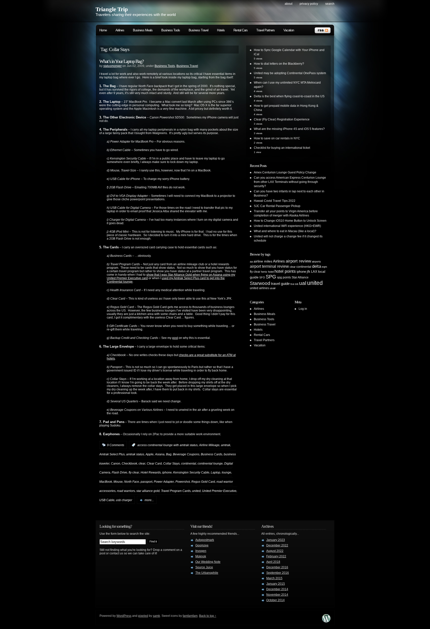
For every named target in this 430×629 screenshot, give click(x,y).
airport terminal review (269, 266)
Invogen (200, 551)
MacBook (105, 481)
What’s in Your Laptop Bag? (121, 61)
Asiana (159, 454)
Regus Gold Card (203, 481)
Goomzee (202, 545)
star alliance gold (148, 491)
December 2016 (277, 567)
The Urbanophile (206, 573)
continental (188, 463)
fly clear (134, 472)
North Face (131, 481)
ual (302, 283)
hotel (271, 271)
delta (316, 266)
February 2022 (276, 556)
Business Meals (143, 30)
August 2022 (274, 551)
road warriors (126, 491)
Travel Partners (265, 30)
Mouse (118, 481)
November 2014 (277, 594)
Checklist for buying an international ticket (282, 148)
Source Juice (204, 567)
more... (149, 500)
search (329, 3)
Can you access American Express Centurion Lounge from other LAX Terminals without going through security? (290, 182)
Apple (150, 454)
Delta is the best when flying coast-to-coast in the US (289, 96)
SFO (262, 277)
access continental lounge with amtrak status (167, 445)
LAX (314, 271)
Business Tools (170, 30)
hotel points (285, 271)
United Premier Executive (219, 491)
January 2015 (275, 583)
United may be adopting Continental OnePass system (290, 73)
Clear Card (154, 463)
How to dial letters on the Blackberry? (279, 63)
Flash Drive (119, 472)
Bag (168, 454)
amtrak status (135, 454)
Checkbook (129, 463)
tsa (292, 283)
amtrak (225, 445)
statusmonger (112, 66)
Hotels (221, 30)
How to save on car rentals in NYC (277, 138)
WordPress (123, 616)
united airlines (259, 288)
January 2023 (275, 540)
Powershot (182, 481)
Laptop (215, 472)
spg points (284, 277)
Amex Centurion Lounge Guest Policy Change (285, 172)
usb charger (124, 500)
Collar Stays (171, 463)
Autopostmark (204, 540)
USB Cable (106, 500)
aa (251, 261)
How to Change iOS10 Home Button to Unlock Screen (290, 220)
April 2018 (273, 562)
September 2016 (277, 573)
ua (296, 284)
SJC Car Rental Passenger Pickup (277, 206)
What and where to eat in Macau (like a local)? (285, 231)
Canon (115, 463)
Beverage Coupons (186, 454)
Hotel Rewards (151, 472)
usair (273, 288)
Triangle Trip (112, 9)
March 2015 (274, 578)
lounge (226, 472)
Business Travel (198, 30)
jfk (308, 271)
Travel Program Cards (176, 491)
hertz (264, 271)
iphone (167, 472)
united (196, 491)
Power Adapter (164, 481)
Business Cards (211, 454)
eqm (324, 266)
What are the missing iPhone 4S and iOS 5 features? (289, 129)
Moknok (200, 556)
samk (156, 616)
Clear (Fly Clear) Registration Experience (282, 119)
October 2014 (275, 600)
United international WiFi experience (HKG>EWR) (287, 226)
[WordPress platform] (326, 621)
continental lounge (210, 463)
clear (142, 463)
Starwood (260, 283)
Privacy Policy (309, 3)
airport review (298, 261)
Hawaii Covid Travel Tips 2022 (274, 201)
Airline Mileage (209, 445)
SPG (271, 276)
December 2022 (277, 545)
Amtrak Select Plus (112, 454)
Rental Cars (240, 30)
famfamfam (190, 616)
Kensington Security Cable (191, 472)
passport (146, 481)
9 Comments (115, 445)
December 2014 (277, 589)
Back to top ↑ (207, 616)
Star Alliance (300, 277)
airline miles (263, 261)
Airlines (119, 30)
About (288, 3)
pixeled (143, 616)
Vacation (288, 30)
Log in (303, 309)
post (175, 338)
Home (103, 30)
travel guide (280, 283)
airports (316, 261)
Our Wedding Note (207, 562)
